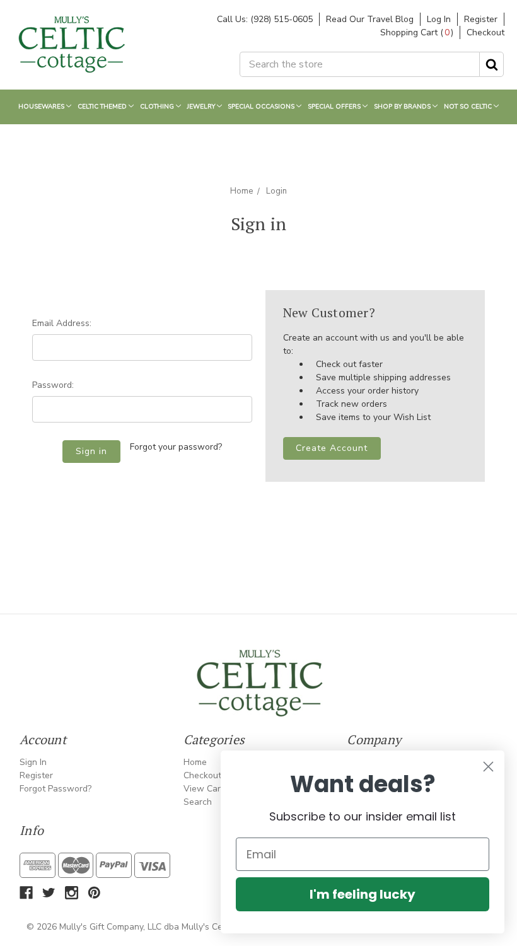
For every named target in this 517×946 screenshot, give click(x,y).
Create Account (332, 448)
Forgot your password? (176, 447)
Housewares (42, 106)
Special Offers (335, 106)
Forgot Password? (55, 789)
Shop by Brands (403, 106)
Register (480, 19)
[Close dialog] (488, 767)
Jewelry (202, 106)
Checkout (485, 32)
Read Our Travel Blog (370, 19)
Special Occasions (262, 106)
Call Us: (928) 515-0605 (265, 19)
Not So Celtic (469, 106)
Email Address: (61, 323)
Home (241, 191)
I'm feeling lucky (362, 894)
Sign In (33, 762)
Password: (53, 385)
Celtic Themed (103, 106)
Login (276, 191)
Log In (439, 19)
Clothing (158, 106)
